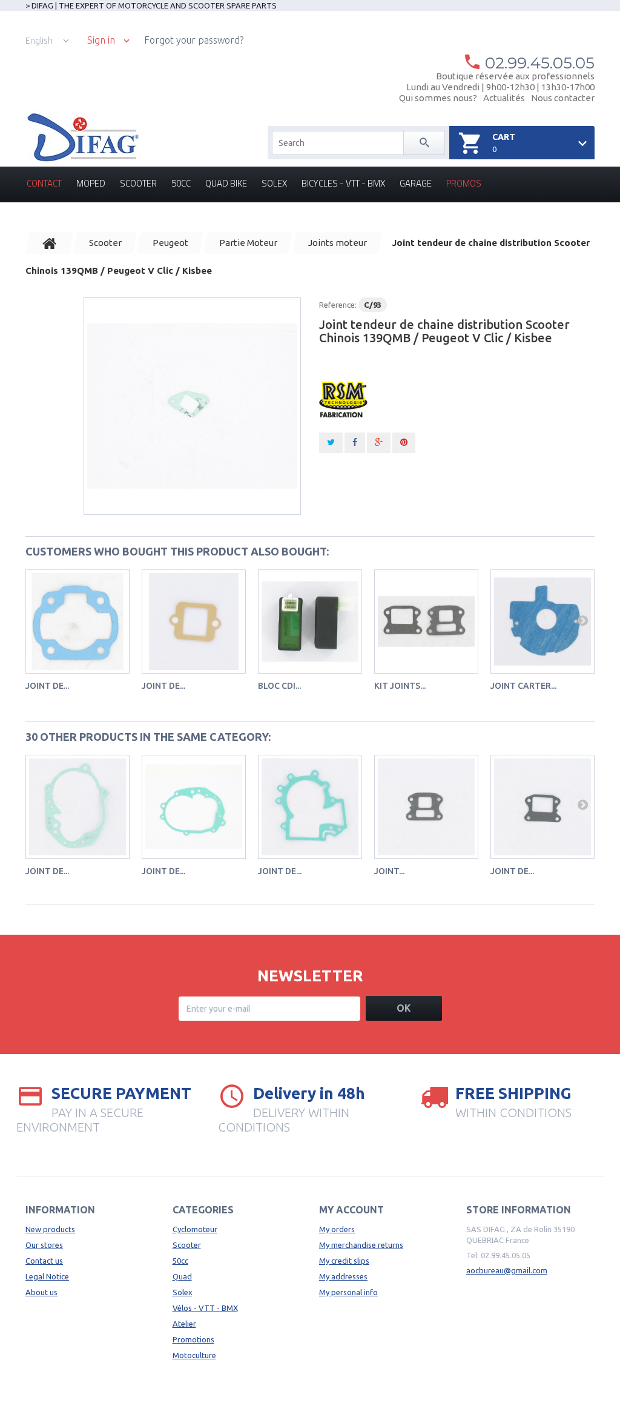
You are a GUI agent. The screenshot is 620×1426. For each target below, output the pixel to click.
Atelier (184, 1323)
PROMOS (463, 183)
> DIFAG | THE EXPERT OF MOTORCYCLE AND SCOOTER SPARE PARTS (151, 5)
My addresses (343, 1276)
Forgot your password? (193, 40)
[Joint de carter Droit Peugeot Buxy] (77, 807)
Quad (182, 1276)
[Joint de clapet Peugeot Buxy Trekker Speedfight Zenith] (542, 807)
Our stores (44, 1245)
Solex (274, 183)
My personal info (348, 1292)
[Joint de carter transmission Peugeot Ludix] (194, 807)
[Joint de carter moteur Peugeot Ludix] (310, 807)
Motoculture (194, 1355)
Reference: (338, 304)
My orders (337, 1229)
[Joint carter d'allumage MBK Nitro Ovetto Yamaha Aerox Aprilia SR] (542, 621)
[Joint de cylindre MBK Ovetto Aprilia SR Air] (77, 621)
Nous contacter (563, 98)
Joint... (389, 871)
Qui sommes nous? (438, 98)
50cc (181, 183)
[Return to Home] (49, 243)
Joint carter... (523, 686)
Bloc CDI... (279, 686)
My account (351, 1209)
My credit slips (344, 1260)
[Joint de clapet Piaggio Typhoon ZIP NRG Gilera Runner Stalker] (194, 621)
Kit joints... (400, 686)
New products (50, 1229)
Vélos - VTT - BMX (205, 1308)
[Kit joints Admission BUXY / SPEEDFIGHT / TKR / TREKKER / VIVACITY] (426, 621)
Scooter (138, 183)
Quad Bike (226, 183)
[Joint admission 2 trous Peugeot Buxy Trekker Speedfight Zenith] (426, 807)
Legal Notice (47, 1276)
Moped (90, 183)
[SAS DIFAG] (82, 137)
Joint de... (47, 686)
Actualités (504, 98)
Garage (416, 183)
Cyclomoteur (195, 1229)
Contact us (44, 1260)
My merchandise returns (361, 1245)
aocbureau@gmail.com (506, 1270)
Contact (44, 183)
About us (41, 1292)
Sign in (101, 40)
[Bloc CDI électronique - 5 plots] (310, 621)
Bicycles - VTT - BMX (343, 183)
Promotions (193, 1339)
